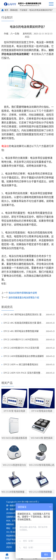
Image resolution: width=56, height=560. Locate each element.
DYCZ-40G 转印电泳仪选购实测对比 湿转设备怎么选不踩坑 (24, 314)
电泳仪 (14, 539)
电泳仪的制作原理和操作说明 (23, 293)
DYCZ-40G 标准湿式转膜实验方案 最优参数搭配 (24, 323)
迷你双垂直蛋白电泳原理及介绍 (24, 297)
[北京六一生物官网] (23, 4)
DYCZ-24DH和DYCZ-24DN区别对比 (21, 339)
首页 (6, 10)
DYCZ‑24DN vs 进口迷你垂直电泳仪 (21, 364)
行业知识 (23, 10)
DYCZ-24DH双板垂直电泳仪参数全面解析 (24, 356)
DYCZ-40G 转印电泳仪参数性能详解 (21, 331)
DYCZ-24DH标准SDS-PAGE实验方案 (21, 348)
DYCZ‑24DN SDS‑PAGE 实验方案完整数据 (24, 373)
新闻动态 (14, 10)
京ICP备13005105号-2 (30, 502)
